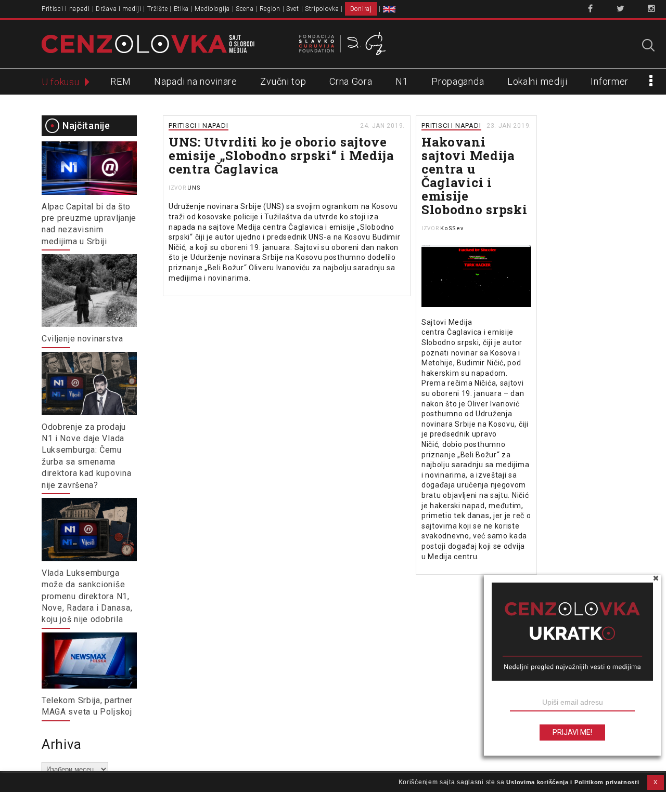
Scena (245, 8)
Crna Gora (350, 81)
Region (270, 8)
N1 (401, 81)
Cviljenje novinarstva (82, 339)
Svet (292, 8)
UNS (193, 187)
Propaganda (457, 81)
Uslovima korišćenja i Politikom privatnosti (572, 782)
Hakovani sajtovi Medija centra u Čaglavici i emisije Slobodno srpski (474, 176)
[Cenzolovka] (148, 43)
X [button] (656, 782)
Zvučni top (283, 81)
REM (120, 81)
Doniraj (361, 8)
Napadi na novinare (195, 81)
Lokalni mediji (537, 81)
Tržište (157, 8)
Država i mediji (119, 8)
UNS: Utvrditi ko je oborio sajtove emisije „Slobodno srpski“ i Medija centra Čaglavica (281, 155)
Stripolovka (322, 8)
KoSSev (451, 228)
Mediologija (212, 8)
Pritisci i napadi (66, 8)
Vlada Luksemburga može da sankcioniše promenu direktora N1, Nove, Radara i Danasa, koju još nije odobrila (87, 596)
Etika (181, 8)
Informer (610, 81)
